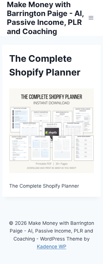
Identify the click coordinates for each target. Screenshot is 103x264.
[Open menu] (91, 17)
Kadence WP (51, 246)
